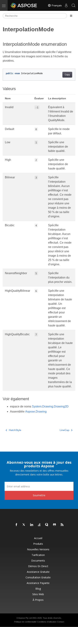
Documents (38, 560)
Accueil (38, 538)
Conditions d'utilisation (46, 622)
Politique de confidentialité (25, 622)
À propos (38, 600)
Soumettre (39, 495)
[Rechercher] (73, 5)
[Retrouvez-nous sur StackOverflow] (39, 524)
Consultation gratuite (38, 577)
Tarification (38, 555)
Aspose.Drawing (36, 411)
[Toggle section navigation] (71, 15)
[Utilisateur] (66, 5)
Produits (38, 543)
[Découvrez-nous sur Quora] (47, 524)
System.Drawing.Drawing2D (50, 406)
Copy (67, 74)
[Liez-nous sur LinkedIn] (31, 524)
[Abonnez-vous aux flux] (62, 524)
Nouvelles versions (38, 549)
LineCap (64, 430)
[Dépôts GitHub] (54, 524)
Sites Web (38, 594)
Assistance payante (38, 583)
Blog (38, 588)
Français (56, 5)
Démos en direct (38, 566)
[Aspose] (24, 5)
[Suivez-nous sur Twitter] (24, 524)
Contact (60, 622)
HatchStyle (15, 430)
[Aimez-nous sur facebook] (16, 524)
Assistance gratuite (38, 571)
